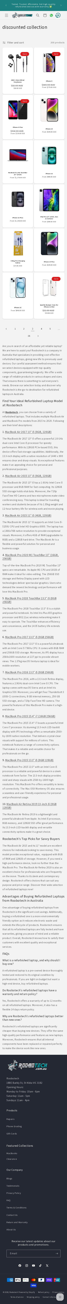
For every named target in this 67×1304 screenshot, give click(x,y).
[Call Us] (57, 15)
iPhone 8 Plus (18, 127)
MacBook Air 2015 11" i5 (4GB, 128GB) (28, 515)
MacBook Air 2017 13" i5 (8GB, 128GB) (28, 432)
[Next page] (37, 336)
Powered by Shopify (27, 1292)
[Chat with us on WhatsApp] (50, 15)
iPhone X (49, 81)
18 (29, 335)
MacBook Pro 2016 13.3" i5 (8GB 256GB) (29, 672)
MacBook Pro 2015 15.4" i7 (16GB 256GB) (30, 716)
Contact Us (12, 1215)
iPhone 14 (49, 129)
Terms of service (17, 1297)
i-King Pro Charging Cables (18, 262)
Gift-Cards (12, 1133)
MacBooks (12, 1153)
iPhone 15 (17, 307)
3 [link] (32, 328)
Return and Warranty (17, 1222)
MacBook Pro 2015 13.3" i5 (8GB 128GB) (29, 760)
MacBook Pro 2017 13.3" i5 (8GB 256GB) (29, 637)
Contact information (51, 1297)
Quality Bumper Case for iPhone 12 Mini (49, 306)
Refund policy (43, 1292)
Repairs (10, 1119)
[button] (6, 15)
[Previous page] (6, 328)
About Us (11, 1229)
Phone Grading (14, 1126)
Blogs (9, 1178)
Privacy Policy (14, 1193)
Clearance (12, 1158)
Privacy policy (58, 1292)
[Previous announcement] (6, 5)
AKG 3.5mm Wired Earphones (17, 81)
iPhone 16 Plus (18, 218)
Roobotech (13, 1292)
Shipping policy (33, 1297)
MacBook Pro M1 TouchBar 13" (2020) (17, 174)
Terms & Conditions (17, 1207)
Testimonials (13, 1185)
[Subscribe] (56, 1253)
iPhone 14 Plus (49, 262)
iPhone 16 (49, 174)
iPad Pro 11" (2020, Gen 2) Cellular (49, 218)
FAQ (9, 1200)
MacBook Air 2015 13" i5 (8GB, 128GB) (28, 476)
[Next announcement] (61, 5)
